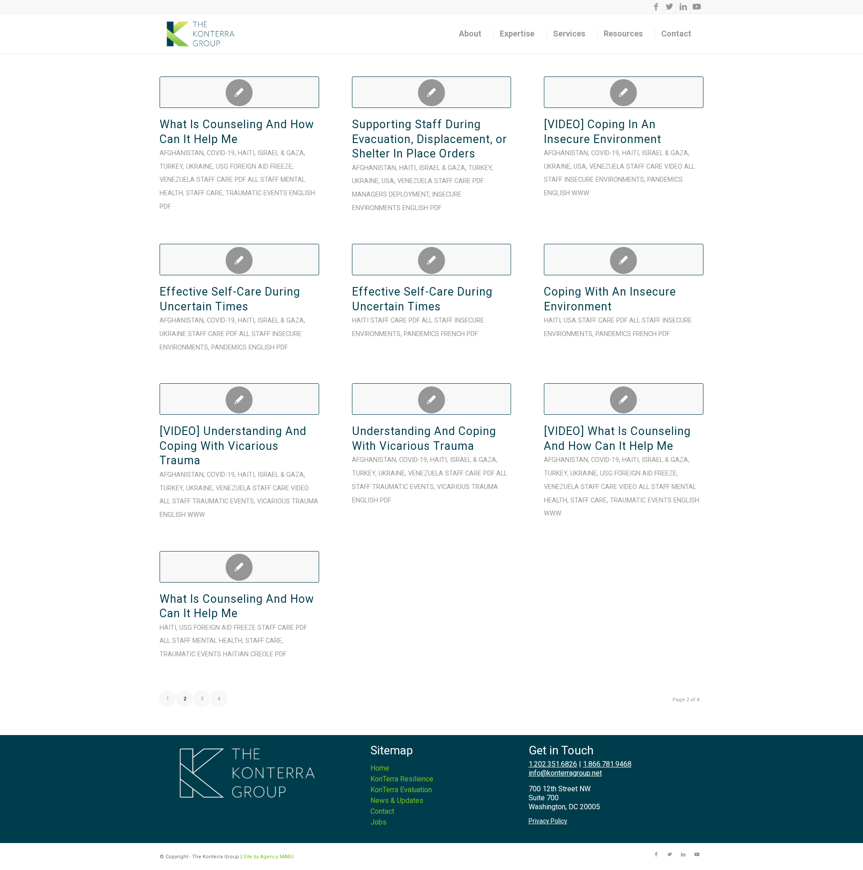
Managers (369, 194)
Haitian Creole (248, 654)
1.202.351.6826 (553, 764)
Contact (382, 811)
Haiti (246, 153)
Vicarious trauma (287, 501)
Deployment (409, 194)
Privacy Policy (548, 821)
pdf (165, 207)
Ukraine (199, 166)
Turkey (171, 166)
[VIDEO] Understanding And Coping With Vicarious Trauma (233, 446)
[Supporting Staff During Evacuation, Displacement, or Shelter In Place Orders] (432, 92)
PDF (240, 180)
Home (379, 768)
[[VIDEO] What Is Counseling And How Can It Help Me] (623, 399)
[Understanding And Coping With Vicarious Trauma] (432, 399)
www (580, 193)
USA (388, 181)
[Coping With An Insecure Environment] (623, 259)
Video (673, 166)
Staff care (214, 180)
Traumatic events (256, 193)
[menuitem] (473, 34)
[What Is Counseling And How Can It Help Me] (239, 92)
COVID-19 (221, 153)
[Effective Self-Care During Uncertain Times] (239, 259)
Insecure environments (604, 180)
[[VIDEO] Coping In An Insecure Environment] (623, 92)
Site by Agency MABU (268, 857)
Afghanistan (182, 153)
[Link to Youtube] (696, 6)
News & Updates (396, 800)
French (453, 334)
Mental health (217, 641)
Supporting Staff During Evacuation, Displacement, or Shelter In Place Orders (429, 139)
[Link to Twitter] (669, 6)
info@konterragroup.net (565, 773)
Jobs (378, 822)
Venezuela (177, 180)
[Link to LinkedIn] (683, 6)
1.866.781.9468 (607, 764)
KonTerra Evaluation (401, 789)
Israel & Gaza (281, 153)
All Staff (263, 180)
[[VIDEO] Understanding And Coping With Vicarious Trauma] (239, 399)
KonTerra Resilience (401, 779)
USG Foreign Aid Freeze (254, 166)
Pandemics (665, 180)
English (302, 193)
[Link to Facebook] (656, 6)
